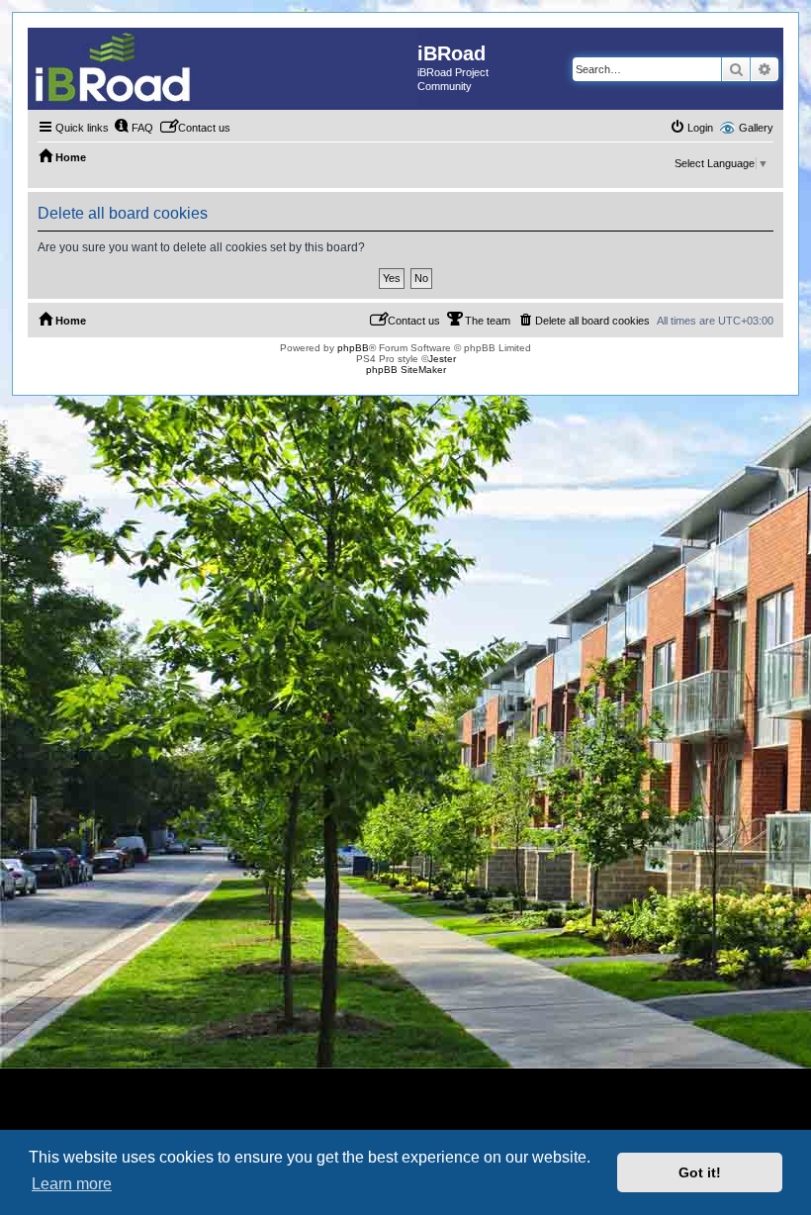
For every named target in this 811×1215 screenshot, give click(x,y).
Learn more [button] (72, 1183)
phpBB (353, 347)
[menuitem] (133, 128)
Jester (442, 358)
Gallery (756, 128)
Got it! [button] (699, 1172)
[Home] (222, 67)
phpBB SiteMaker (406, 369)
